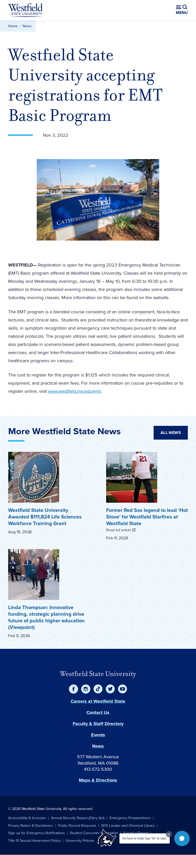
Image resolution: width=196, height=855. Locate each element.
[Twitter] (110, 689)
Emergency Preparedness (130, 817)
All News (171, 433)
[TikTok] (98, 689)
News (27, 26)
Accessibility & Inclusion (27, 817)
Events (98, 735)
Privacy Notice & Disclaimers (30, 825)
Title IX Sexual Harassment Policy (34, 840)
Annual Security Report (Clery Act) (77, 817)
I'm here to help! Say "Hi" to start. (144, 838)
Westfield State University (98, 673)
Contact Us (98, 712)
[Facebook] (73, 689)
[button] (182, 838)
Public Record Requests (77, 825)
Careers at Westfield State (98, 701)
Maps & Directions (98, 780)
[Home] (25, 10)
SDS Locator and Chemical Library (128, 825)
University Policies (80, 840)
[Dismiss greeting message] (169, 834)
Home (13, 26)
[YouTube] (122, 689)
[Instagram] (85, 689)
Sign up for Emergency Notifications (36, 832)
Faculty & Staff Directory (98, 723)
